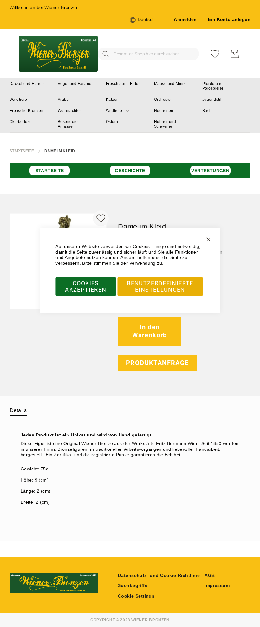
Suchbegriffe (132, 585)
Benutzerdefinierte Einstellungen (160, 286)
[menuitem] (27, 83)
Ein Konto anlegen (229, 19)
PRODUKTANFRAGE (157, 362)
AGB (210, 575)
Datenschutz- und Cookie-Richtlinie (159, 575)
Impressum (217, 585)
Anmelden (185, 19)
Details (18, 410)
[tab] (18, 410)
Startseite (22, 151)
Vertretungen (210, 170)
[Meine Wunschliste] (215, 54)
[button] (142, 20)
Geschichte (130, 170)
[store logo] (58, 54)
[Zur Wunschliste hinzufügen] (101, 218)
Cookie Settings (136, 595)
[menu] (130, 105)
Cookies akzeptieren (85, 286)
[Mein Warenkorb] (234, 54)
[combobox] (148, 54)
